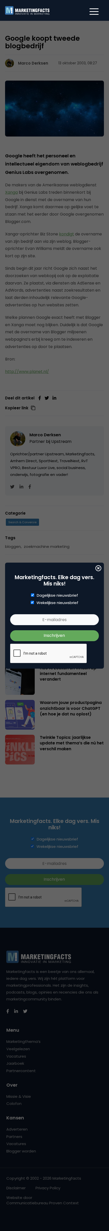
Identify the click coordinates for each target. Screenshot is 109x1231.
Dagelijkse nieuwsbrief (57, 595)
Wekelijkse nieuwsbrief (57, 603)
